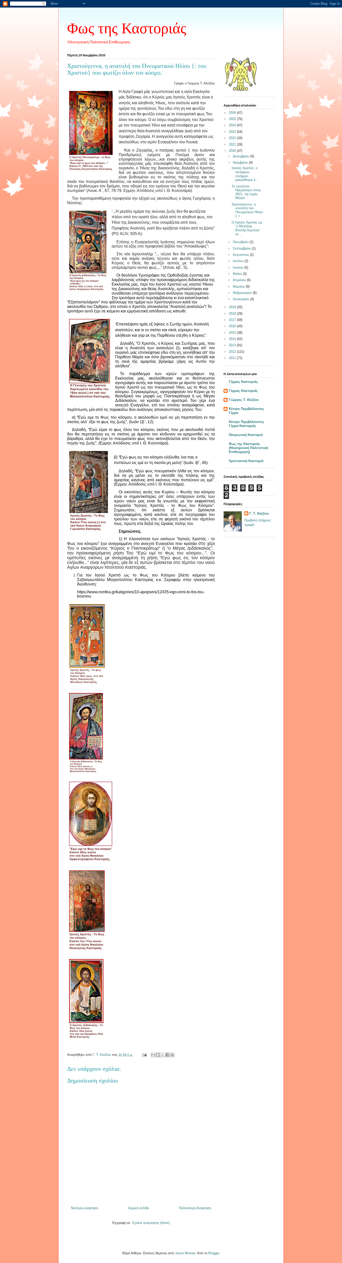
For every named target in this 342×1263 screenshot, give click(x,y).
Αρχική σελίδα (138, 1208)
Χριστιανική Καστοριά (246, 461)
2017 (233, 320)
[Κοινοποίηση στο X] (162, 1054)
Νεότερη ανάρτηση (84, 1208)
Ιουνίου (238, 267)
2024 (233, 125)
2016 (233, 326)
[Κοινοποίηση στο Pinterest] (172, 1054)
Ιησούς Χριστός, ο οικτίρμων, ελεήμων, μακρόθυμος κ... (245, 174)
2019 (233, 307)
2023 (233, 132)
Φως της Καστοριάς (126, 28)
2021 (233, 144)
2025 (233, 119)
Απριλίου (240, 280)
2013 (233, 345)
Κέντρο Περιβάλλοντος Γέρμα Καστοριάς (246, 424)
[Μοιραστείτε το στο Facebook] (167, 1054)
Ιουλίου (238, 261)
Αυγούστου (241, 255)
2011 (233, 358)
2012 (233, 352)
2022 (233, 138)
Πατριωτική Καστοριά (246, 435)
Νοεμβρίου (241, 162)
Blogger (213, 1253)
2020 (233, 151)
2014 (233, 339)
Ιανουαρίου (241, 299)
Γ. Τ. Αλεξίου (259, 513)
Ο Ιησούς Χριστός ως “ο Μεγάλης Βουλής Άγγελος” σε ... (247, 228)
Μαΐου (238, 274)
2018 (233, 313)
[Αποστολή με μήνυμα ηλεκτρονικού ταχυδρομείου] (153, 1054)
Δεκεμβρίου (241, 156)
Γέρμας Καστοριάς (243, 382)
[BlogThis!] (157, 1054)
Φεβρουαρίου (243, 293)
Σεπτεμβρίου (242, 248)
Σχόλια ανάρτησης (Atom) (151, 1223)
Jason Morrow (185, 1253)
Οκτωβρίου (241, 242)
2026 (233, 112)
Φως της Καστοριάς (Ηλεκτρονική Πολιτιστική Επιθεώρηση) (248, 448)
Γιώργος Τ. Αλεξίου (244, 400)
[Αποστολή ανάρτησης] (144, 1055)
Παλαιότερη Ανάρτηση (195, 1208)
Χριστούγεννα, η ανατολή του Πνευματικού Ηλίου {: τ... (247, 210)
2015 (233, 332)
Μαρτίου (239, 286)
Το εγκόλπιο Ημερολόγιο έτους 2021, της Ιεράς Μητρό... (246, 192)
